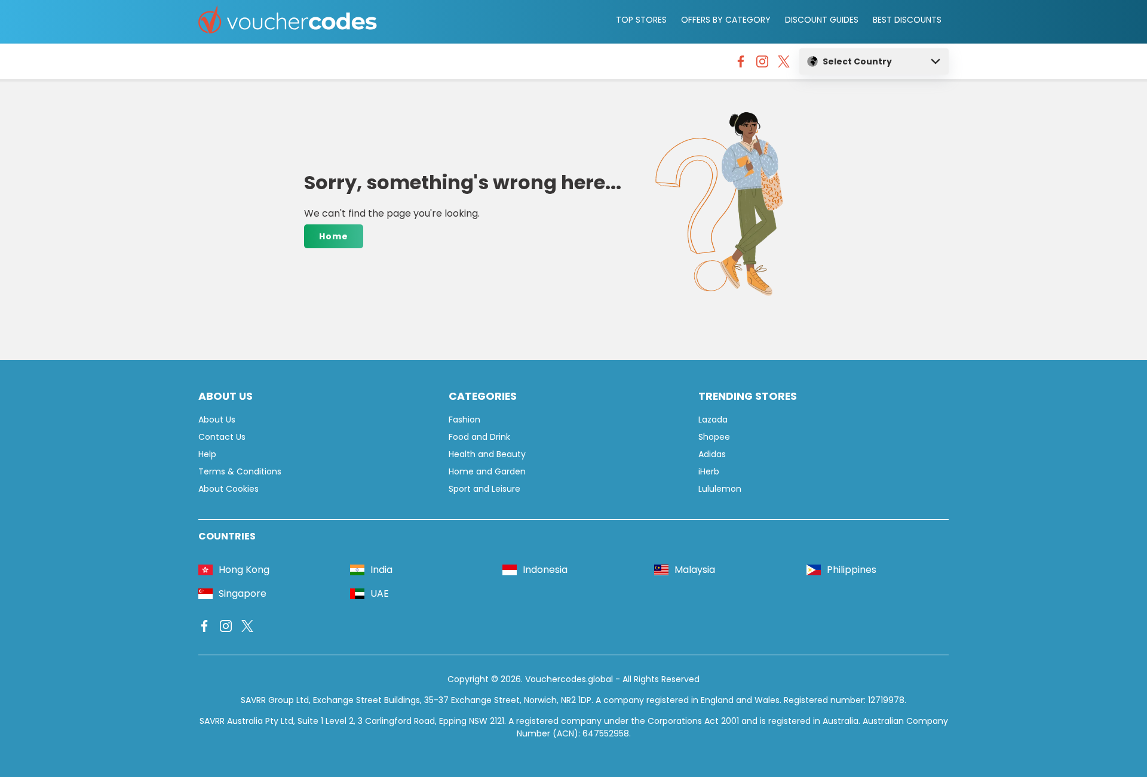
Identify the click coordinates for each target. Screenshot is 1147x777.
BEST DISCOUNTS (907, 20)
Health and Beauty (487, 454)
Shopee (714, 437)
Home (333, 236)
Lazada (713, 420)
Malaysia (694, 569)
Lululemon (719, 489)
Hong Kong (244, 569)
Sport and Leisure (484, 489)
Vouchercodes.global (569, 679)
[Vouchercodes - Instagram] (762, 64)
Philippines (851, 569)
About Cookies (228, 489)
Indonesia (545, 569)
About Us (216, 420)
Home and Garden (487, 471)
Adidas (712, 454)
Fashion (464, 420)
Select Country (857, 61)
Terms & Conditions (239, 471)
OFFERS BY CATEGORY (726, 20)
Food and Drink (479, 437)
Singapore (242, 593)
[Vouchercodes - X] (784, 64)
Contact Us (222, 437)
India (381, 569)
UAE (379, 593)
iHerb (708, 471)
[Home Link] (288, 22)
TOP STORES (641, 20)
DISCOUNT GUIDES (821, 20)
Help (207, 454)
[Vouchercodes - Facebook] (741, 64)
